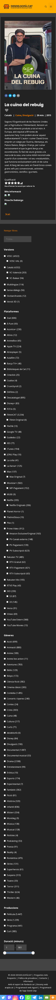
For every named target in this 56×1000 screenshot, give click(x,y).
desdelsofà (14, 732)
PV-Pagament (19, 545)
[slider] (4, 952)
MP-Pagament (19, 488)
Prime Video (15, 528)
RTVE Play (14, 585)
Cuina (18, 115)
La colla (12, 460)
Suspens (14, 875)
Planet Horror (15, 511)
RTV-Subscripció (20, 573)
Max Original (17, 476)
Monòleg (13, 818)
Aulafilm (13, 357)
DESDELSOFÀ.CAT (24, 975)
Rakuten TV (15, 557)
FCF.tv (11, 409)
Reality (12, 852)
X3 (13, 602)
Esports (13, 778)
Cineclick (13, 374)
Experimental (15, 784)
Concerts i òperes (18, 698)
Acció (12, 641)
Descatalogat (16, 397)
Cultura (13, 721)
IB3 (10, 443)
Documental (16, 749)
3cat (11, 318)
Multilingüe (15, 284)
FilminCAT (15, 414)
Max (12, 471)
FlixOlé (12, 426)
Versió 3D (13, 301)
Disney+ (13, 403)
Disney (12, 738)
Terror (13, 886)
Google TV (14, 431)
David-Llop (32, 990)
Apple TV (14, 346)
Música (13, 823)
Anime (12, 653)
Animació (14, 647)
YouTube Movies (17, 625)
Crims (12, 710)
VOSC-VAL (16, 261)
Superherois (15, 869)
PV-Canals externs (21, 539)
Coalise (12, 380)
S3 (13, 596)
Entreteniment (16, 766)
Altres (12, 335)
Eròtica (12, 772)
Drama (14, 761)
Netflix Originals (20, 505)
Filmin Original (18, 419)
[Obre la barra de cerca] (45, 6)
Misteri (13, 812)
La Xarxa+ (14, 465)
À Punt (12, 323)
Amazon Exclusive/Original (25, 533)
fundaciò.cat (29, 984)
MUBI (11, 494)
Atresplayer (14, 352)
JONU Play (14, 454)
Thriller (13, 892)
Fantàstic (14, 789)
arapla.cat (9, 987)
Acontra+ (14, 329)
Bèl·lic (12, 670)
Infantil (13, 806)
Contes (12, 704)
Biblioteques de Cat (18, 369)
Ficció (11, 795)
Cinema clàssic (16, 687)
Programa (14, 925)
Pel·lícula (14, 914)
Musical (13, 829)
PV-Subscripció (20, 550)
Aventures (14, 664)
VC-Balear (17, 278)
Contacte (43, 978)
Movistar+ (14, 483)
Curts (12, 727)
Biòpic (12, 675)
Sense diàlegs (15, 290)
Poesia (12, 846)
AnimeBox (14, 340)
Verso (12, 608)
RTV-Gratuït (18, 562)
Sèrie (13, 920)
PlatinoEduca (15, 517)
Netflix (13, 500)
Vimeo (12, 614)
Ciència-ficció (16, 681)
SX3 (11, 591)
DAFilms (12, 392)
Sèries (12, 863)
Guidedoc (13, 437)
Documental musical (19, 755)
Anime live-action (17, 658)
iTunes (13, 449)
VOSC (13, 256)
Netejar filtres (10, 230)
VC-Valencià (18, 272)
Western (13, 897)
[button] (6, 95)
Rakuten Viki (16, 579)
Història (13, 801)
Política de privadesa (27, 978)
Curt (12, 931)
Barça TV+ (14, 363)
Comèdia (14, 693)
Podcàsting (14, 841)
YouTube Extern (17, 619)
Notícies (12, 835)
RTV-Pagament (20, 567)
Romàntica (15, 858)
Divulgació (28, 115)
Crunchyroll (14, 386)
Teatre (12, 880)
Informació (28, 981)
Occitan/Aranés (16, 295)
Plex (10, 522)
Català (13, 267)
